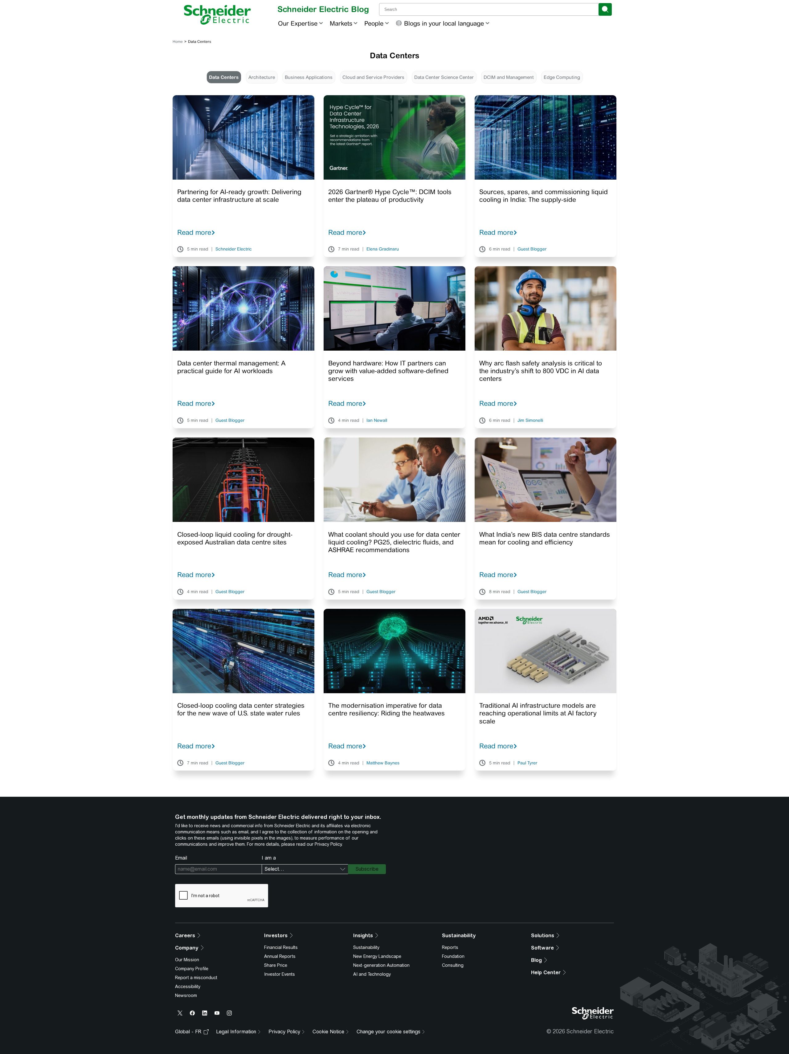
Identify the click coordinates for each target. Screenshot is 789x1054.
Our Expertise (297, 23)
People (373, 23)
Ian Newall (376, 420)
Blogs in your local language (444, 23)
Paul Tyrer (527, 763)
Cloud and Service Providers (373, 77)
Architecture (261, 77)
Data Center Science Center (444, 77)
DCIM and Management (509, 77)
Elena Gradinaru (382, 249)
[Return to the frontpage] (217, 15)
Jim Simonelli (530, 420)
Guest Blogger (531, 249)
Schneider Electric (233, 249)
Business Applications (309, 77)
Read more (194, 232)
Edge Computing (562, 77)
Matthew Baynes (382, 763)
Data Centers (224, 77)
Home (178, 41)
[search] (605, 9)
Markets (341, 23)
